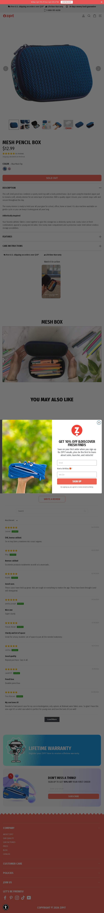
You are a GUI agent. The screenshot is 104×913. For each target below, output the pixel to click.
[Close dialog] (99, 423)
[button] (6, 907)
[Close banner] (101, 2)
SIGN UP (76, 481)
